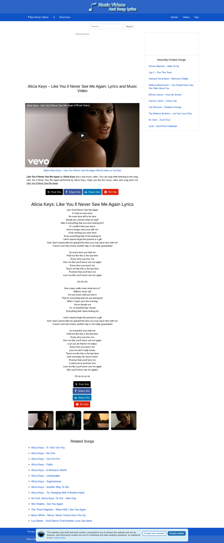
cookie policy (59, 537)
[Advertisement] (82, 56)
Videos (186, 17)
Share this (74, 191)
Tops (196, 17)
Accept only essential (154, 533)
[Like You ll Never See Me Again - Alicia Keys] (40, 420)
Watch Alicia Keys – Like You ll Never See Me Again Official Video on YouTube (82, 170)
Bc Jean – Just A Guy (159, 119)
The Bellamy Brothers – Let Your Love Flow (170, 113)
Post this (56, 191)
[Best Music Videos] (112, 6)
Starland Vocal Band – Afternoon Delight (168, 78)
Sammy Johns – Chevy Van (163, 101)
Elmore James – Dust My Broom (165, 94)
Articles (174, 17)
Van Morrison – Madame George (165, 107)
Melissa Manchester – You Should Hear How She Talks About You (171, 87)
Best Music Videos (39, 17)
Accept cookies (177, 533)
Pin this (112, 191)
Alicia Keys (64, 17)
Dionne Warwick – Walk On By (164, 66)
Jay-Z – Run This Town (160, 72)
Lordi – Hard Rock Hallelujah (163, 126)
